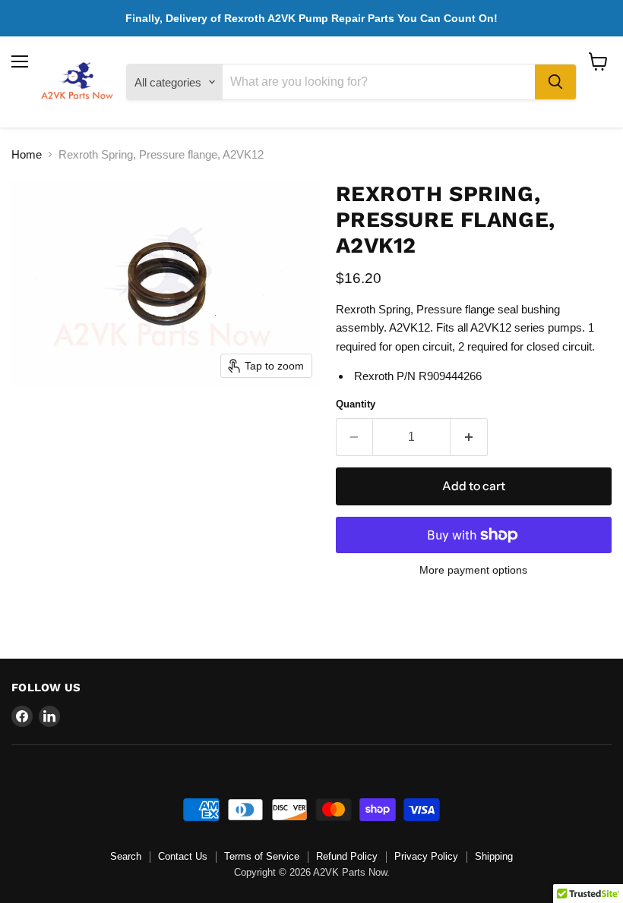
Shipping (494, 856)
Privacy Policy (426, 856)
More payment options (473, 570)
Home (26, 154)
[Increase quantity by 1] (469, 437)
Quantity (355, 404)
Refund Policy (347, 856)
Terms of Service (261, 856)
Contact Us (182, 856)
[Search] (555, 81)
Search (125, 856)
